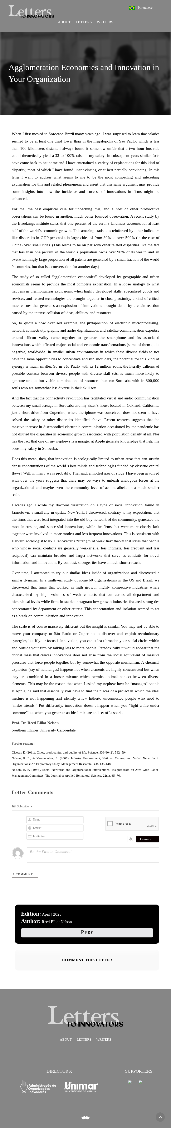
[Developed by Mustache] (85, 1118)
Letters (84, 22)
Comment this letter (87, 960)
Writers (105, 22)
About (64, 22)
